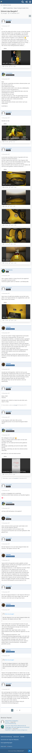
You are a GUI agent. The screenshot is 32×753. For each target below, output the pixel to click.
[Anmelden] (26, 2)
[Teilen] (30, 16)
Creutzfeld (15, 478)
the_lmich (7, 722)
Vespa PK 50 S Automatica (11, 720)
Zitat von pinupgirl (9, 614)
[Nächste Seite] (19, 710)
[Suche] (22, 1)
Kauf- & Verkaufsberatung (10, 723)
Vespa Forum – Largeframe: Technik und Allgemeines (16, 730)
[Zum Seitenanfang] (29, 751)
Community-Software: (16, 751)
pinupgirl (5, 13)
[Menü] (30, 1)
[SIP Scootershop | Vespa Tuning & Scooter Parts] (16, 8)
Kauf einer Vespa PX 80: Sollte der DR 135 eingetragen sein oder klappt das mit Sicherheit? (17, 726)
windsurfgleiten (8, 728)
